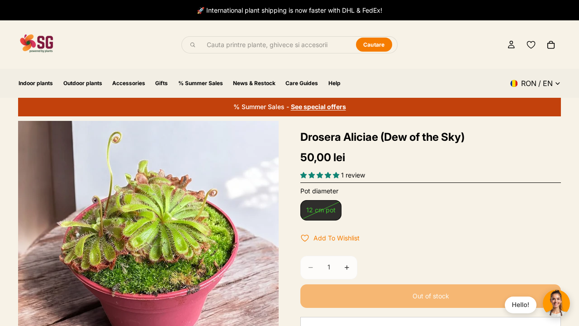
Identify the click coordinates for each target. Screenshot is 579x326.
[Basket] (551, 45)
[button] (320, 175)
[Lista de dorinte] (531, 45)
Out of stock (431, 296)
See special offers (318, 106)
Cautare (374, 44)
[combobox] (276, 45)
